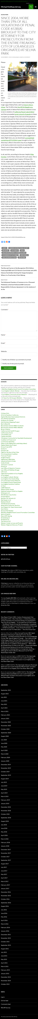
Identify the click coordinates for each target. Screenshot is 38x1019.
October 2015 (5, 941)
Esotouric (4, 449)
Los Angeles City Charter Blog (10, 479)
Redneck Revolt (5, 502)
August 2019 (5, 779)
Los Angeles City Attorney (10, 255)
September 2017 (6, 860)
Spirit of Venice (5, 514)
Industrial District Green (8, 461)
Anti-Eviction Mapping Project (10, 422)
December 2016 (6, 892)
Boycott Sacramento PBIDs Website (12, 427)
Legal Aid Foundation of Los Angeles (12, 473)
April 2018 (4, 835)
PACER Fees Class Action (8, 495)
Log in (3, 997)
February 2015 (5, 970)
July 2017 (4, 867)
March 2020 (4, 754)
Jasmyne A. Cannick (7, 464)
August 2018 (5, 821)
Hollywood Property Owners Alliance (14, 252)
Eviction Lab (4, 450)
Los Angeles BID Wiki (10, 598)
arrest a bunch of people (23, 114)
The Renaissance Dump (8, 503)
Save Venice (4, 509)
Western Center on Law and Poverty (12, 523)
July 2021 (4, 697)
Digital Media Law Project (9, 445)
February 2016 (5, 927)
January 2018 (5, 846)
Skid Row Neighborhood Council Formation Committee (19, 389)
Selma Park (4, 14)
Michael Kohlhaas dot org (11, 7)
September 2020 (6, 732)
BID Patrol (6, 250)
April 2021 (4, 708)
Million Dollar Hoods (7, 489)
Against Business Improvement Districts (13, 417)
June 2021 (4, 701)
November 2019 (6, 768)
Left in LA (4, 472)
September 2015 (6, 945)
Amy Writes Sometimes (8, 418)
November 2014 (6, 980)
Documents (14, 250)
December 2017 (6, 849)
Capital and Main (6, 436)
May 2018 (4, 832)
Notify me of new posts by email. (13, 363)
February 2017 (5, 885)
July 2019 (4, 782)
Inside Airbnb (5, 463)
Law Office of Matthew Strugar (10, 470)
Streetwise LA (5, 519)
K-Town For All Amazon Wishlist (12, 398)
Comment (5, 309)
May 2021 (4, 704)
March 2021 (4, 711)
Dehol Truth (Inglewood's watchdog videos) (14, 443)
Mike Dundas (24, 255)
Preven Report (5, 496)
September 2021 (6, 690)
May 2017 (4, 874)
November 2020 (6, 725)
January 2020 (5, 761)
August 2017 (5, 864)
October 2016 (5, 899)
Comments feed (6, 1004)
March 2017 (4, 881)
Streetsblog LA (5, 518)
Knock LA (4, 466)
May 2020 (4, 747)
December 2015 (6, 934)
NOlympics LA (5, 493)
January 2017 (5, 888)
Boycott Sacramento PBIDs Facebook (12, 426)
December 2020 (6, 722)
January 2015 (5, 973)
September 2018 (6, 817)
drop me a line (5, 605)
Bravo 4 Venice (5, 429)
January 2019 (5, 803)
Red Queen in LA (6, 500)
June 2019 (4, 786)
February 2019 (5, 800)
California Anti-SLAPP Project (10, 431)
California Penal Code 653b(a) (24, 112)
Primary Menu (35, 6)
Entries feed (4, 1000)
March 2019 (4, 796)
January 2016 (5, 931)
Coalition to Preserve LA (8, 440)
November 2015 (6, 938)
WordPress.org (5, 1007)
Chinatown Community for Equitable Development (16, 438)
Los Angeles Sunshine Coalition (10, 484)
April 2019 (4, 793)
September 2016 (6, 902)
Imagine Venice (5, 457)
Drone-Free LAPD (6, 447)
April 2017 (4, 878)
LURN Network (5, 487)
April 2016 (4, 920)
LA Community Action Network (10, 480)
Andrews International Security (19, 248)
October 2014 (5, 984)
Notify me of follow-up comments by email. (17, 359)
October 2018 (5, 814)
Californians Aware (7, 433)
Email (3, 343)
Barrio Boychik (5, 424)
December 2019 (6, 764)
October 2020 (5, 729)
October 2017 (5, 856)
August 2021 (5, 694)
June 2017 (4, 871)
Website (4, 351)
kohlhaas (15, 57)
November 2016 (6, 895)
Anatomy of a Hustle (7, 420)
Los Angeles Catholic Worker (11, 391)
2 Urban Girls (5, 413)
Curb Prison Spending (7, 441)
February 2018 (5, 842)
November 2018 (6, 810)
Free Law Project (6, 456)
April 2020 (4, 750)
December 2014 (6, 977)
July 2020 (4, 740)
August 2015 (5, 949)
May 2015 (4, 959)
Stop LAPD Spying (6, 516)
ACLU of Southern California (9, 415)
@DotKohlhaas (5, 559)
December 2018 (6, 807)
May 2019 (4, 789)
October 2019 (5, 771)
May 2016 (4, 917)
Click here (4, 570)
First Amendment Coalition (9, 454)
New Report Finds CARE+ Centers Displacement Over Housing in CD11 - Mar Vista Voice (17, 618)
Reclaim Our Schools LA (8, 498)
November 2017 (6, 853)
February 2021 (5, 715)
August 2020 (5, 736)
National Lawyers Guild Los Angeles (12, 491)
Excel (22, 250)
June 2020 (4, 743)
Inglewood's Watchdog (8, 459)
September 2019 (6, 775)
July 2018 (4, 825)
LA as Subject (5, 475)
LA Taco (3, 486)
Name (3, 335)
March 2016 (4, 924)
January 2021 (5, 718)
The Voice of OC (6, 521)
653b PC (5, 248)
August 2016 (5, 906)
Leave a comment (24, 57)
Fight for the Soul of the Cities (10, 452)
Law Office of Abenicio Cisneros (10, 468)
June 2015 (4, 956)
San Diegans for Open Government (11, 507)
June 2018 (4, 828)
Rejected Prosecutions (9, 257)
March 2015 (4, 966)
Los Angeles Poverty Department (11, 482)
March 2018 (4, 839)
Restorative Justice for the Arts (10, 505)
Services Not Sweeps (7, 511)
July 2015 (4, 952)
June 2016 (4, 913)
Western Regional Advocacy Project (12, 525)
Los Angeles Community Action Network (14, 394)
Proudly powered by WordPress (9, 1016)
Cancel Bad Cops (6, 434)
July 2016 (4, 910)
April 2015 (4, 963)
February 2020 (5, 757)
